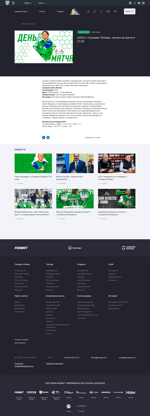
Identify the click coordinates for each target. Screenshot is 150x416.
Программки (19, 312)
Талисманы (81, 318)
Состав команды (21, 280)
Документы (112, 280)
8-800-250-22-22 (71, 358)
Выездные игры (83, 308)
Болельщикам (84, 296)
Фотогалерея (19, 305)
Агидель (60, 11)
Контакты (112, 274)
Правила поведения (54, 363)
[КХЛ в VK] (130, 3)
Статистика (19, 283)
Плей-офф (18, 277)
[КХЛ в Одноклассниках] (134, 3)
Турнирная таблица (22, 274)
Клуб (110, 264)
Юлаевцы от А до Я (115, 305)
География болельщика (86, 305)
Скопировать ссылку (92, 137)
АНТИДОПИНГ (51, 330)
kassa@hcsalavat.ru (127, 358)
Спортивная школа (55, 296)
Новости (18, 302)
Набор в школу (51, 308)
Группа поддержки (84, 312)
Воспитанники (113, 308)
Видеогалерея (20, 308)
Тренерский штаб (21, 286)
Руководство (113, 270)
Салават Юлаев (21, 11)
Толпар (42, 11)
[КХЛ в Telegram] (143, 3)
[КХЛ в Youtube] (139, 3)
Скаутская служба (53, 305)
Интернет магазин (21, 340)
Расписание (50, 318)
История (49, 321)
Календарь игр (20, 270)
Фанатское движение (85, 302)
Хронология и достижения (118, 302)
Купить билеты (20, 343)
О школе (49, 334)
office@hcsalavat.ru (99, 358)
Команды (49, 315)
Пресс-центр (21, 296)
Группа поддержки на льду (87, 315)
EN (115, 11)
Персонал (18, 290)
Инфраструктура (114, 277)
